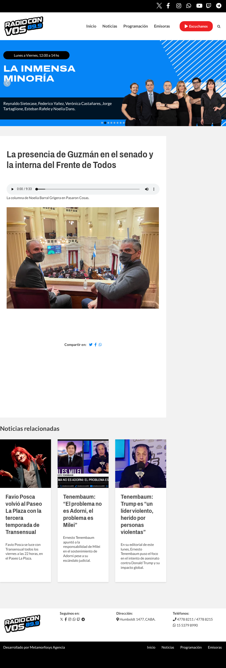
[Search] (218, 26)
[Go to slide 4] (111, 123)
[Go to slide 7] (121, 123)
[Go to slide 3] (108, 123)
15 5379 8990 (187, 625)
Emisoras (162, 26)
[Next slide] (218, 83)
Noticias (109, 26)
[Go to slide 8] (124, 123)
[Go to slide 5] (114, 123)
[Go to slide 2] (105, 122)
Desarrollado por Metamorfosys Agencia (34, 647)
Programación (135, 26)
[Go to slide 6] (118, 123)
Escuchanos (198, 26)
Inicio (91, 26)
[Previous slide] (7, 83)
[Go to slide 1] (102, 123)
